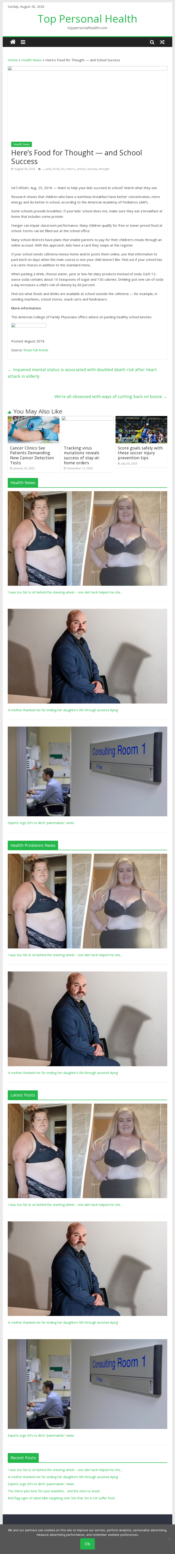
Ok (87, 1543)
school (81, 169)
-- (43, 169)
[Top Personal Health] (13, 42)
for (63, 169)
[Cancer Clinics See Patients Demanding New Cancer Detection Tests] (34, 418)
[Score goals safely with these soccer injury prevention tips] (141, 418)
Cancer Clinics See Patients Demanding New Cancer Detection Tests (32, 455)
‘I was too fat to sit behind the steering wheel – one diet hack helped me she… (65, 592)
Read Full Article (35, 350)
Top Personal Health (87, 18)
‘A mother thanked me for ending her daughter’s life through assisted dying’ (63, 710)
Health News (31, 60)
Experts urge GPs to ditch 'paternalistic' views (41, 823)
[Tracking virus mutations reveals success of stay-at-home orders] (87, 418)
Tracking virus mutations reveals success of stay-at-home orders (82, 455)
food (56, 169)
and (48, 169)
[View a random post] (162, 42)
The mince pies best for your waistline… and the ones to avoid (54, 1491)
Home (13, 60)
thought (104, 169)
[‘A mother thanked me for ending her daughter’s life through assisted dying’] (87, 611)
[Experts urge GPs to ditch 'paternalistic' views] (87, 729)
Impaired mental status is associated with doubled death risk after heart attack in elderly (82, 373)
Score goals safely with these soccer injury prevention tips (140, 452)
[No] (169, 1539)
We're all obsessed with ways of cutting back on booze (110, 396)
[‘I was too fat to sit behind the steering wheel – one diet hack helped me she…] (87, 493)
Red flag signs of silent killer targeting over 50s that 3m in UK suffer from (61, 1498)
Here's (71, 169)
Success (92, 169)
